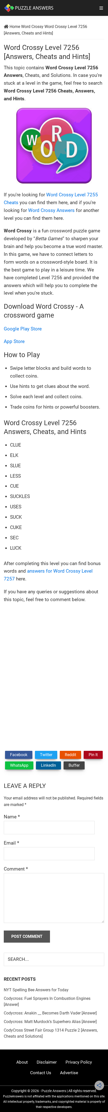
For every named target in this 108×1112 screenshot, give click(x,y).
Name (12, 817)
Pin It (93, 754)
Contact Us (40, 1072)
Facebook (18, 754)
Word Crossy (32, 26)
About (22, 1062)
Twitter (46, 754)
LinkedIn (48, 765)
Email (11, 843)
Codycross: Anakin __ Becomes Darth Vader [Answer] (50, 1013)
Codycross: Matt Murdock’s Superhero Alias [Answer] (50, 1021)
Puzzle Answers (53, 1091)
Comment (16, 869)
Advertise (69, 1072)
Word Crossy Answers (51, 210)
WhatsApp (19, 765)
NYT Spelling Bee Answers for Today (36, 989)
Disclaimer (47, 1062)
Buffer (74, 765)
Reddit (70, 754)
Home (15, 26)
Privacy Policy (79, 1062)
